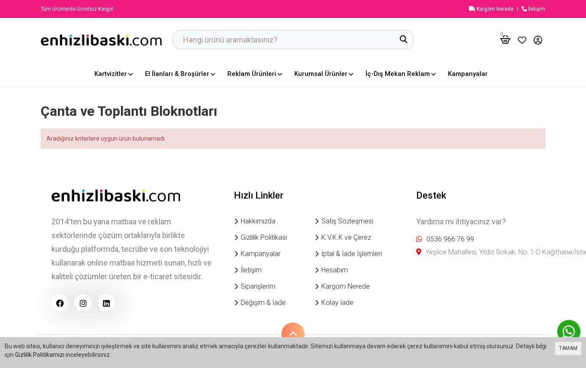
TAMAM (568, 348)
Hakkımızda (258, 221)
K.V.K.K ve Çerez (346, 237)
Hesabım (334, 270)
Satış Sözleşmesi (347, 221)
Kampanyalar (261, 254)
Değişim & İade (263, 303)
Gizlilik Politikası (264, 237)
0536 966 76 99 (450, 239)
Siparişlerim (258, 286)
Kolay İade (337, 303)
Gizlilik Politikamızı (39, 354)
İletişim (536, 9)
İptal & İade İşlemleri (351, 254)
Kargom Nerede (494, 9)
